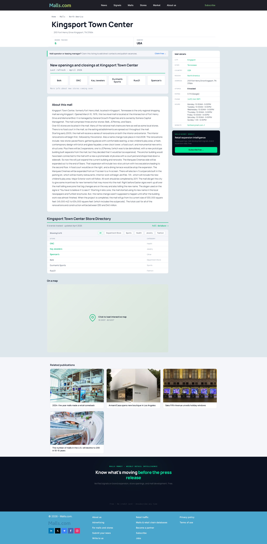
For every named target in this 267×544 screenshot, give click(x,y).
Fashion (160, 233)
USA (189, 70)
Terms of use (186, 522)
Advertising (98, 522)
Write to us (98, 538)
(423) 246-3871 (193, 99)
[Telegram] (64, 530)
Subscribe (210, 5)
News (104, 5)
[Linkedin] (51, 530)
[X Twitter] (57, 530)
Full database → (160, 226)
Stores (143, 5)
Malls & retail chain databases (151, 522)
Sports (128, 233)
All (101, 233)
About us (171, 5)
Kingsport (191, 60)
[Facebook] (70, 530)
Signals (117, 5)
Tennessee (192, 65)
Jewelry (149, 233)
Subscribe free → (196, 149)
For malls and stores (102, 527)
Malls (131, 5)
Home (54, 17)
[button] (107, 318)
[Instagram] (77, 530)
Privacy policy (187, 517)
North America (76, 17)
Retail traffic (142, 517)
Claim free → (160, 53)
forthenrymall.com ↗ (196, 125)
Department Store (113, 233)
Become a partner (145, 527)
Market (156, 5)
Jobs (138, 538)
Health (139, 233)
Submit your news (101, 533)
